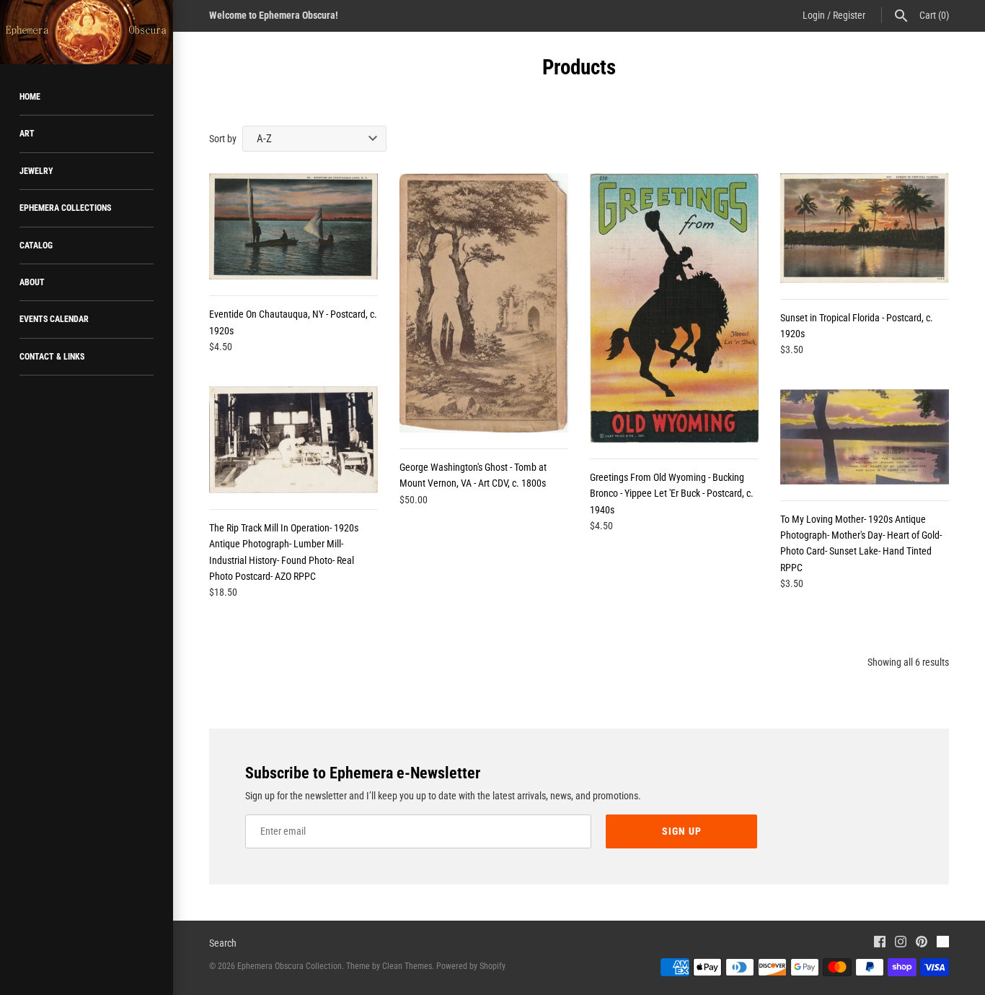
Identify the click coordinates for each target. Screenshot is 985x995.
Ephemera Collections (65, 208)
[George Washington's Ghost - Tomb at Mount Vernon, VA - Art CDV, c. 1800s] (483, 303)
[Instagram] (900, 943)
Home (29, 97)
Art (27, 134)
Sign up (682, 831)
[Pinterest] (921, 943)
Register (849, 15)
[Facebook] (879, 943)
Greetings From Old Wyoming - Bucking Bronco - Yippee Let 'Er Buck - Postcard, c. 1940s (672, 494)
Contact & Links (51, 357)
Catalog (36, 245)
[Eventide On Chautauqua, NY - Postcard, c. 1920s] (293, 226)
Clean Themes (407, 966)
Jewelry (36, 171)
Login (814, 15)
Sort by (223, 138)
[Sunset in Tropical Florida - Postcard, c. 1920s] (864, 228)
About (32, 282)
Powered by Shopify (470, 966)
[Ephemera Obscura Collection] (86, 32)
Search (223, 943)
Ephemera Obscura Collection (289, 966)
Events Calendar (54, 319)
